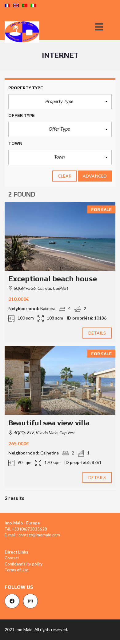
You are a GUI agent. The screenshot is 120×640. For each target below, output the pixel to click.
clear (65, 175)
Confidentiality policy (24, 563)
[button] (60, 101)
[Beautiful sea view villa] (60, 380)
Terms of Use (16, 569)
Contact (12, 557)
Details (97, 332)
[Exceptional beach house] (60, 236)
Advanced (95, 175)
